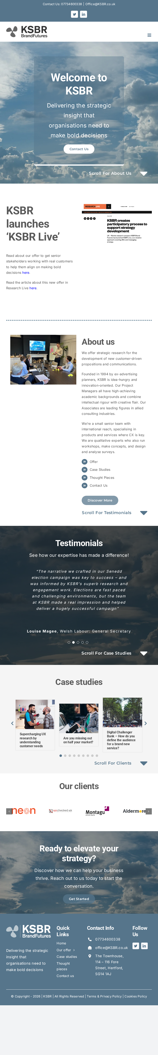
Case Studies (100, 469)
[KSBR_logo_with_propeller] (28, 926)
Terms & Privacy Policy (104, 996)
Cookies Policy (135, 996)
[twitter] (135, 946)
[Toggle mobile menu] (150, 35)
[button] (60, 755)
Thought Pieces (102, 478)
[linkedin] (144, 946)
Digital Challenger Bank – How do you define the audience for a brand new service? (121, 740)
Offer (94, 462)
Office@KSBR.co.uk (100, 4)
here (25, 272)
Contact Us (98, 485)
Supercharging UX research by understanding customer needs (33, 740)
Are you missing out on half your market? (78, 740)
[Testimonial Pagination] (69, 642)
